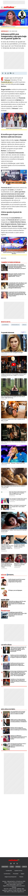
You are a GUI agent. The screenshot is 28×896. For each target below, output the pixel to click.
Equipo (22, 873)
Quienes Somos (18, 870)
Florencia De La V (15, 324)
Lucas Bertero (5, 324)
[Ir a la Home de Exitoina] (10, 7)
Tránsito (21, 876)
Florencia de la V (6, 82)
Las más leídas (6, 645)
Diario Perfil (5, 866)
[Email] (13, 74)
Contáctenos (7, 873)
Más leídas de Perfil (8, 709)
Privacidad (15, 873)
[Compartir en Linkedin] (10, 73)
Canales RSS (9, 870)
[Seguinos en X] (17, 864)
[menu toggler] (2, 7)
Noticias (18, 866)
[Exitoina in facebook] (14, 864)
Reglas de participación (10, 876)
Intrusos (24, 324)
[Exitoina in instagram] (11, 864)
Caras (11, 866)
